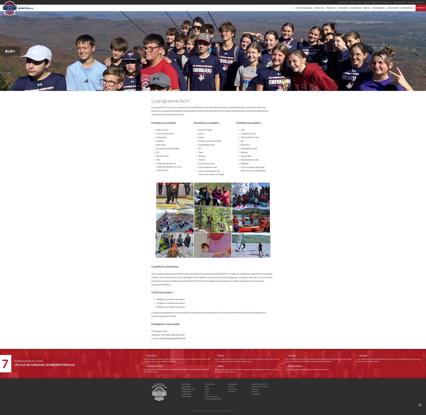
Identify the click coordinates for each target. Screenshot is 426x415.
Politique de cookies (188, 389)
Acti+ (206, 386)
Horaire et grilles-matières (213, 399)
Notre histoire (186, 384)
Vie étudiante (343, 8)
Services (366, 8)
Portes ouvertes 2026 (303, 8)
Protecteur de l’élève (399, 2)
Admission (421, 8)
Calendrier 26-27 (342, 2)
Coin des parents (378, 8)
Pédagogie (331, 8)
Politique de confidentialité (415, 2)
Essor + (207, 391)
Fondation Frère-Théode (260, 386)
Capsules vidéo (393, 8)
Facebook (366, 2)
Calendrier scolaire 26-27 (260, 384)
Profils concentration (211, 396)
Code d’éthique (186, 396)
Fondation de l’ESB (376, 2)
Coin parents (232, 389)
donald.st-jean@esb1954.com (172, 338)
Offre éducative (210, 384)
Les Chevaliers (355, 8)
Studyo (360, 2)
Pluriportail (352, 2)
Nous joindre (388, 2)
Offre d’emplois (407, 8)
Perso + (207, 394)
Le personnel (186, 386)
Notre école (319, 8)
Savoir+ (207, 389)
